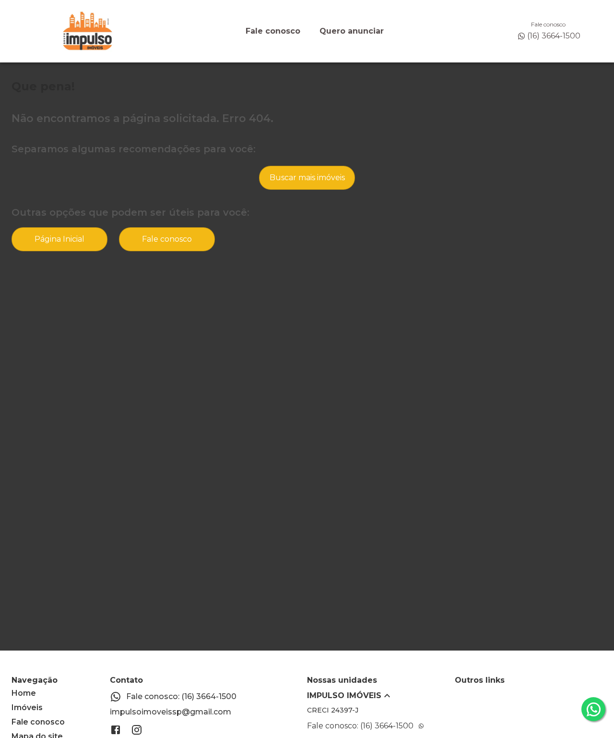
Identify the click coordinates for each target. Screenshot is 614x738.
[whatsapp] (593, 709)
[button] (381, 695)
